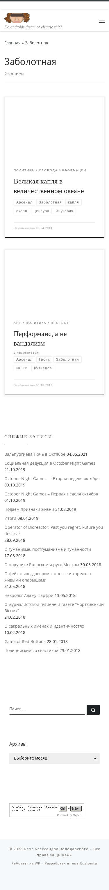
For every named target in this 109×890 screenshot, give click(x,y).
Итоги (10, 518)
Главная (12, 43)
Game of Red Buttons (25, 641)
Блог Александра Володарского (56, 848)
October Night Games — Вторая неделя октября (52, 478)
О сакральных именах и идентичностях (44, 626)
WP (37, 863)
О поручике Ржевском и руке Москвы (41, 564)
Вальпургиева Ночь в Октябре (34, 454)
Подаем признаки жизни (29, 509)
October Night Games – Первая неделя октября (51, 494)
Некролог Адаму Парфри (28, 595)
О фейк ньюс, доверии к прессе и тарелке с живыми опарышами (48, 577)
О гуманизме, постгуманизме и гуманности (47, 549)
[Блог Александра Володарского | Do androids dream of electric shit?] (17, 17)
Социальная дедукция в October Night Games (49, 463)
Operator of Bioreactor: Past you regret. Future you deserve (53, 530)
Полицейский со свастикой (31, 650)
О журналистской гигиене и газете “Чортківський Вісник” (54, 607)
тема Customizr (84, 863)
